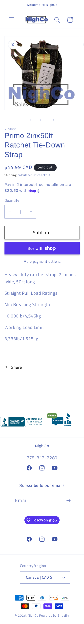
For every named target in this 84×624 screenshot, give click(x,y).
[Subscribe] (68, 500)
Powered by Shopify (54, 615)
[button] (11, 19)
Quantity (11, 200)
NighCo (33, 615)
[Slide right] (53, 120)
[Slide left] (31, 120)
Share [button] (16, 367)
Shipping (10, 175)
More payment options (42, 261)
